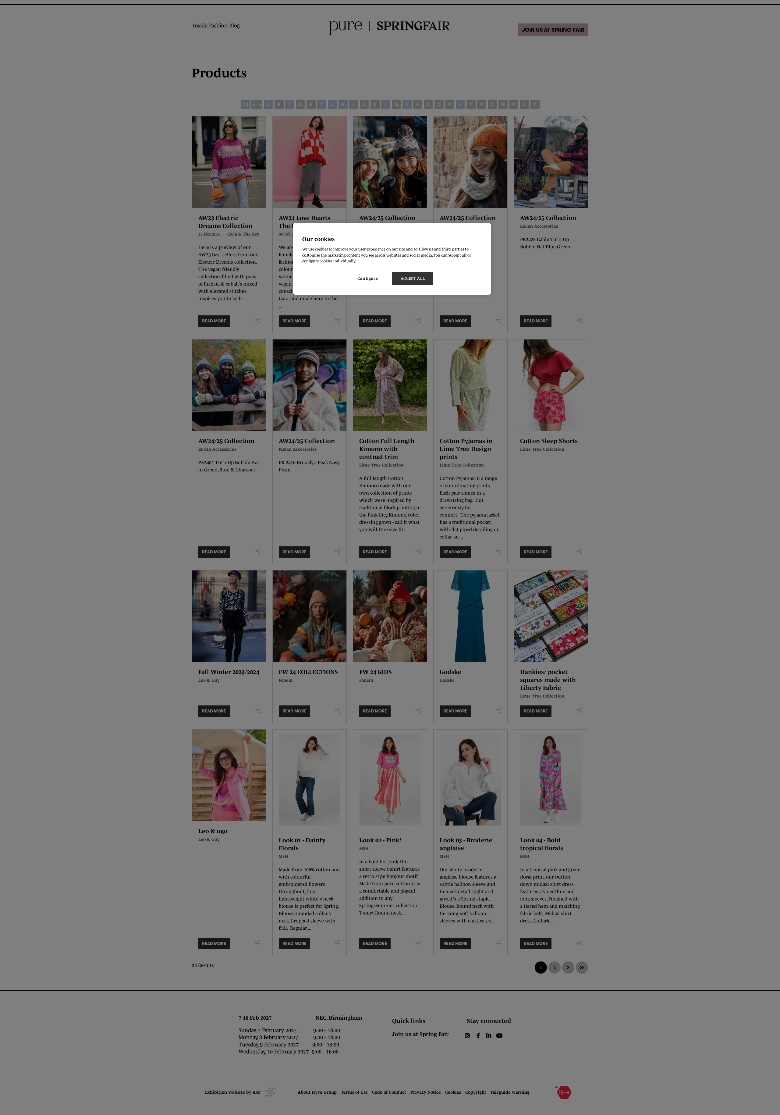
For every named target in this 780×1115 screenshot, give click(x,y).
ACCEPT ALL (413, 278)
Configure (367, 278)
